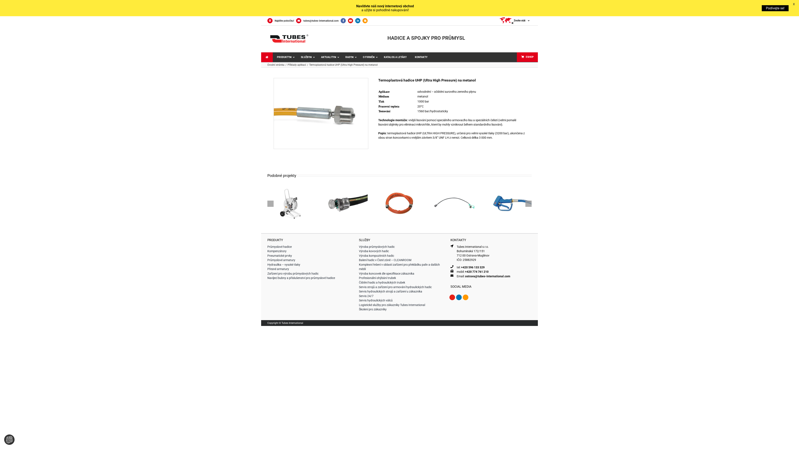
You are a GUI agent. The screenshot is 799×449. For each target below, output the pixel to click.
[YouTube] (351, 20)
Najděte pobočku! (284, 20)
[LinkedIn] (358, 20)
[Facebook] (344, 20)
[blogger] (465, 297)
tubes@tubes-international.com (321, 20)
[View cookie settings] (9, 439)
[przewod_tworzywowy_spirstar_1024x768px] (321, 79)
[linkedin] (459, 297)
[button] (270, 204)
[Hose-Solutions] (366, 20)
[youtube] (452, 297)
